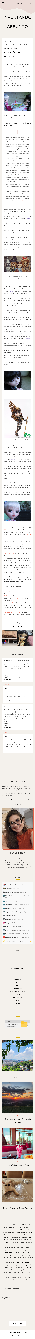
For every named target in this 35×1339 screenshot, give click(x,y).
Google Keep (11, 1255)
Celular (6, 1237)
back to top (17, 1323)
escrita (30, 1250)
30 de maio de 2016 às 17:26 (15, 737)
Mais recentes (8, 799)
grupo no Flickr (16, 598)
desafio (25, 1245)
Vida (29, 1277)
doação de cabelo (8, 1250)
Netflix (28, 1260)
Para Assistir (17, 997)
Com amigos (27, 1239)
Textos (17, 1003)
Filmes (4, 1255)
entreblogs (23, 1250)
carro (30, 1234)
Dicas (17, 982)
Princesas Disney (15, 1267)
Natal (23, 1260)
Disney (28, 1247)
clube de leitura (26, 1237)
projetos (17, 1270)
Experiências (17, 988)
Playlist (17, 1000)
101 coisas (7, 530)
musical (18, 1260)
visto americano (12, 1279)
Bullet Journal (7, 1234)
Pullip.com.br (24, 201)
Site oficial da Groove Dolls (12, 612)
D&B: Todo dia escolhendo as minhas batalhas (17, 1120)
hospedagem (21, 1255)
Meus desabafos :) (10, 660)
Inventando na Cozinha (17, 991)
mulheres (11, 1260)
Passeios (19, 1265)
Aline (6, 689)
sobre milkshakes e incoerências (17, 1165)
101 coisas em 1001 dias (17, 968)
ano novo (27, 1227)
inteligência (29, 1255)
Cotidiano (14, 44)
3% (30, 1224)
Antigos (29, 799)
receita (29, 1272)
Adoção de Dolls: (9, 603)
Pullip (25, 44)
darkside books (17, 1245)
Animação (12, 1227)
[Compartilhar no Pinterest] (18, 626)
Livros (17, 994)
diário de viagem (10, 1247)
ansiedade (7, 1229)
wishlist (26, 1279)
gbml (22, 1335)
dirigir (23, 1247)
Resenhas (6, 1274)
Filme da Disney (26, 1252)
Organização (10, 1262)
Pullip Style (7, 591)
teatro (14, 1277)
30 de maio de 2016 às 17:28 (15, 689)
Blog (17, 977)
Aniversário (19, 1227)
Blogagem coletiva (27, 1232)
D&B (9, 1245)
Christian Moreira (9, 707)
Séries (30, 1274)
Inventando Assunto (15, 1332)
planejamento (27, 1265)
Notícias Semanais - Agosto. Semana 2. (17, 1208)
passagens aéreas (9, 1265)
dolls (20, 44)
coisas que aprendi (10, 1239)
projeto (23, 1267)
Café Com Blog (23, 1234)
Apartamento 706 (17, 971)
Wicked (20, 1279)
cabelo (15, 1234)
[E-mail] (21, 626)
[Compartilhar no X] (16, 626)
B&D (9, 1232)
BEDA (14, 1232)
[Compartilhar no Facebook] (13, 626)
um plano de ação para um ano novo (17, 1055)
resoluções (13, 1274)
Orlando (17, 1262)
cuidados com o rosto (17, 1242)
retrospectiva (22, 1274)
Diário (17, 985)
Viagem (17, 1006)
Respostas (8, 684)
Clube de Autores (15, 1237)
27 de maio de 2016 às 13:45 (22, 660)
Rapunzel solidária (15, 1272)
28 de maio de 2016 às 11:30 (21, 707)
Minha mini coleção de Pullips (12, 52)
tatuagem (7, 1277)
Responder (7, 679)
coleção (7, 44)
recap (24, 1272)
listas (19, 1257)
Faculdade (17, 1252)
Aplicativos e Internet (17, 974)
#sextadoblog (7, 1224)
